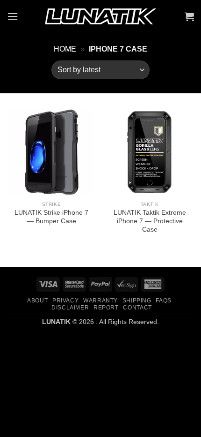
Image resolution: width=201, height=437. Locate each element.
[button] (12, 16)
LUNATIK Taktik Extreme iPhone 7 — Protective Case (150, 221)
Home (65, 49)
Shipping (136, 300)
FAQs (163, 300)
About (37, 300)
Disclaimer (70, 307)
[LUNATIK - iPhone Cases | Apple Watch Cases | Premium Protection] (100, 16)
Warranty (100, 300)
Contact (137, 307)
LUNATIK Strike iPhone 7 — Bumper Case (51, 217)
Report (106, 307)
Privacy (65, 300)
